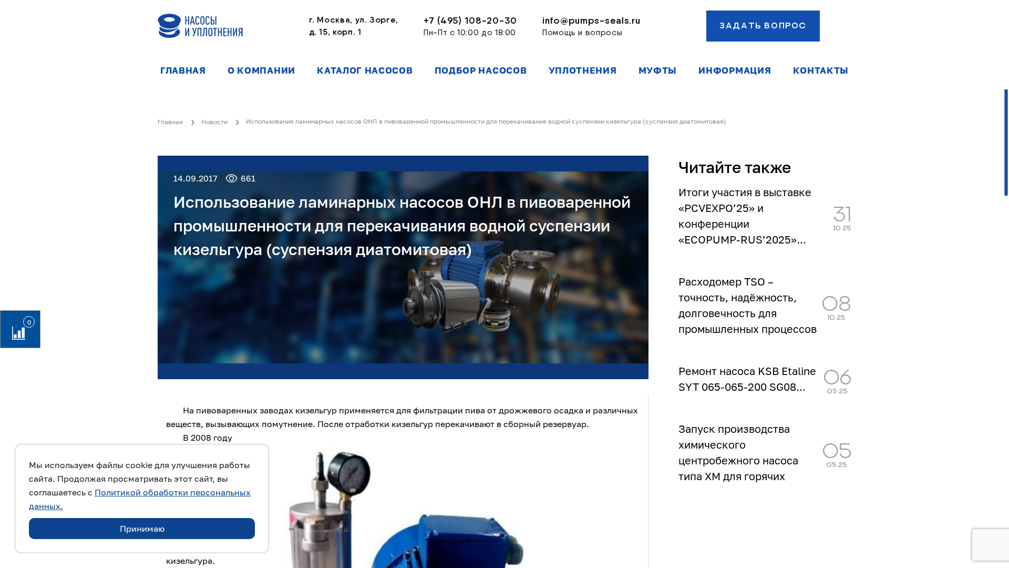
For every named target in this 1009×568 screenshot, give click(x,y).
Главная (183, 70)
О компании (261, 70)
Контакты (821, 70)
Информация (734, 70)
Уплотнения (583, 70)
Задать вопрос (763, 26)
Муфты (658, 70)
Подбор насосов (481, 70)
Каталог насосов (365, 70)
